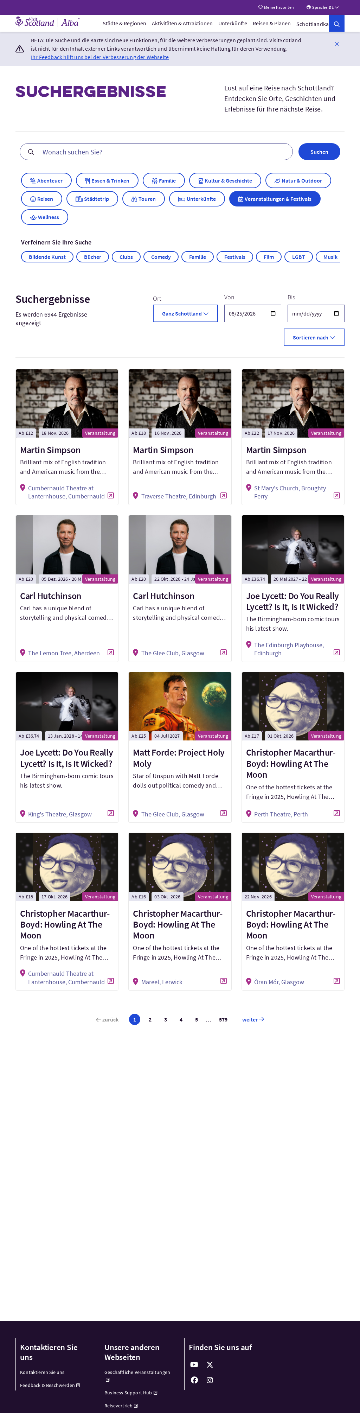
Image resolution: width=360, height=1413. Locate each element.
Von (229, 297)
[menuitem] (124, 23)
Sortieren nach (310, 337)
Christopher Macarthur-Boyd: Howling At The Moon (290, 763)
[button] (337, 43)
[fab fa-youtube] (194, 1364)
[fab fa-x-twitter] (210, 1364)
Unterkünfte (232, 23)
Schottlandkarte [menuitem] (316, 23)
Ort (157, 298)
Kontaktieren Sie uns (42, 1372)
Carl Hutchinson (51, 596)
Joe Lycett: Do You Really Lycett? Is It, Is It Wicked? (292, 601)
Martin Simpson (50, 450)
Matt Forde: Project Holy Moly (179, 757)
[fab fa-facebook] (194, 1380)
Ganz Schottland (182, 313)
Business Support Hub (128, 1392)
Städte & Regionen (124, 23)
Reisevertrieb (118, 1405)
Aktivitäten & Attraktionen (182, 23)
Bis (291, 297)
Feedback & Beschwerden (47, 1385)
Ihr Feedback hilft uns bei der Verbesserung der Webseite (100, 57)
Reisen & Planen (272, 23)
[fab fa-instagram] (210, 1380)
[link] (337, 23)
